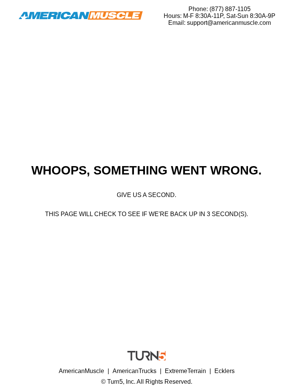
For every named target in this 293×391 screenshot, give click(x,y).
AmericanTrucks (134, 371)
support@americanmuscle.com (229, 22)
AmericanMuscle (81, 371)
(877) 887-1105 (230, 9)
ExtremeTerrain (185, 371)
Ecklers (224, 371)
